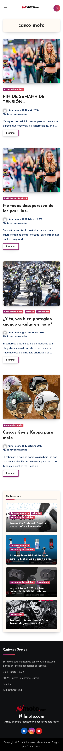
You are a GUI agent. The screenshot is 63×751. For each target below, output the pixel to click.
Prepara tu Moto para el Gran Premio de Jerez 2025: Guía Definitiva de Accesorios (29, 623)
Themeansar (33, 746)
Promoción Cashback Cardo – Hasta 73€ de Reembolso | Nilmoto (28, 526)
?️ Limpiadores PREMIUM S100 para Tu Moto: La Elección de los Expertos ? (30, 559)
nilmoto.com (14, 110)
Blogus (55, 742)
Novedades (43, 312)
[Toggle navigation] (5, 8)
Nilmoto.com (31, 716)
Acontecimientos (13, 89)
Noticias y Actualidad (15, 198)
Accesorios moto (13, 312)
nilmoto (30, 312)
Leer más (11, 133)
